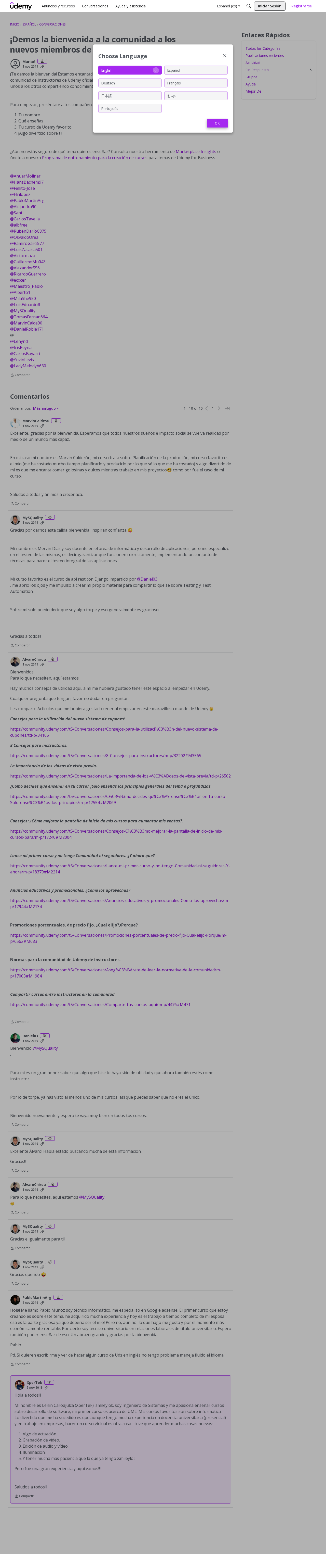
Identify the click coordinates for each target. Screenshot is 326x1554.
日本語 (106, 95)
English (107, 70)
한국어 (172, 95)
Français (174, 82)
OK (217, 123)
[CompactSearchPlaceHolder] (248, 6)
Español (173, 70)
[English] (21, 6)
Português (109, 108)
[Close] (225, 56)
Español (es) (227, 6)
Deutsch (108, 82)
